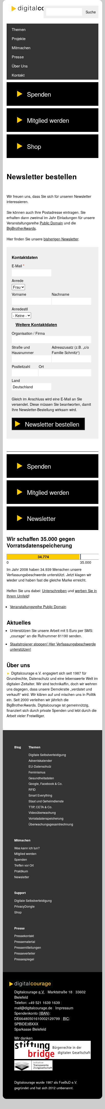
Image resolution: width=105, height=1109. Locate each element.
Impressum (64, 1007)
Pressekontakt (24, 936)
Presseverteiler (24, 953)
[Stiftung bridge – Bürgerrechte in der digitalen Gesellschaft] (52, 1057)
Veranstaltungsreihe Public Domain (38, 606)
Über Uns (20, 65)
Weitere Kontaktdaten (36, 324)
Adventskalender (40, 760)
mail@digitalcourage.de (33, 1007)
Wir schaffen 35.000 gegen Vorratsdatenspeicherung (41, 542)
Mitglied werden (48, 120)
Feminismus (37, 772)
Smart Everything (40, 795)
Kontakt (18, 75)
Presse (18, 56)
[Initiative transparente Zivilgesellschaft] (33, 1068)
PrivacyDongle (24, 906)
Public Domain (51, 222)
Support (20, 892)
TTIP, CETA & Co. (40, 807)
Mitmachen (21, 47)
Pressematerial (24, 941)
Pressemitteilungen (27, 947)
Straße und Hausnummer (23, 350)
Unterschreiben (54, 590)
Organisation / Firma (28, 333)
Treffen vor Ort (24, 865)
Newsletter (41, 518)
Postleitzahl (21, 366)
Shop (34, 146)
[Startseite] (37, 8)
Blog (17, 747)
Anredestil (20, 308)
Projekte (18, 38)
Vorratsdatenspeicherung (46, 818)
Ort (41, 366)
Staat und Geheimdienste (46, 801)
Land (16, 380)
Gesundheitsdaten (41, 778)
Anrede (17, 280)
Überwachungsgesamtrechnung (51, 824)
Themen (18, 29)
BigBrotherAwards (21, 228)
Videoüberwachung (42, 812)
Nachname (60, 294)
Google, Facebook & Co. (45, 783)
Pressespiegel (24, 959)
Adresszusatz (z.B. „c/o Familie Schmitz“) (70, 350)
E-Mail (18, 265)
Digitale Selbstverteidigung (47, 754)
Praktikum (21, 871)
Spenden (39, 94)
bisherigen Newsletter (61, 238)
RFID (32, 789)
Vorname (19, 294)
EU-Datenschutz (40, 766)
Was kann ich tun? (27, 848)
